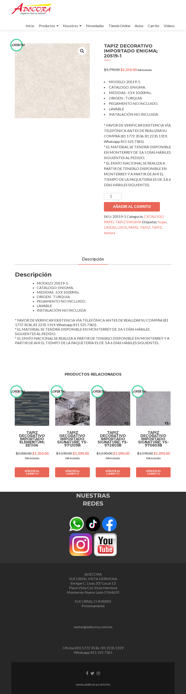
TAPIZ (157, 227)
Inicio (30, 26)
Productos (47, 26)
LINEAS (110, 227)
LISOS (122, 227)
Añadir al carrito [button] (32, 472)
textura (109, 233)
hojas (162, 222)
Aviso (139, 26)
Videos (169, 26)
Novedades (95, 26)
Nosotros (70, 26)
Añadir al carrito (132, 207)
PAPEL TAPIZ (139, 227)
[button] (82, 51)
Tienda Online (119, 26)
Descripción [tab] (93, 258)
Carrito (153, 26)
